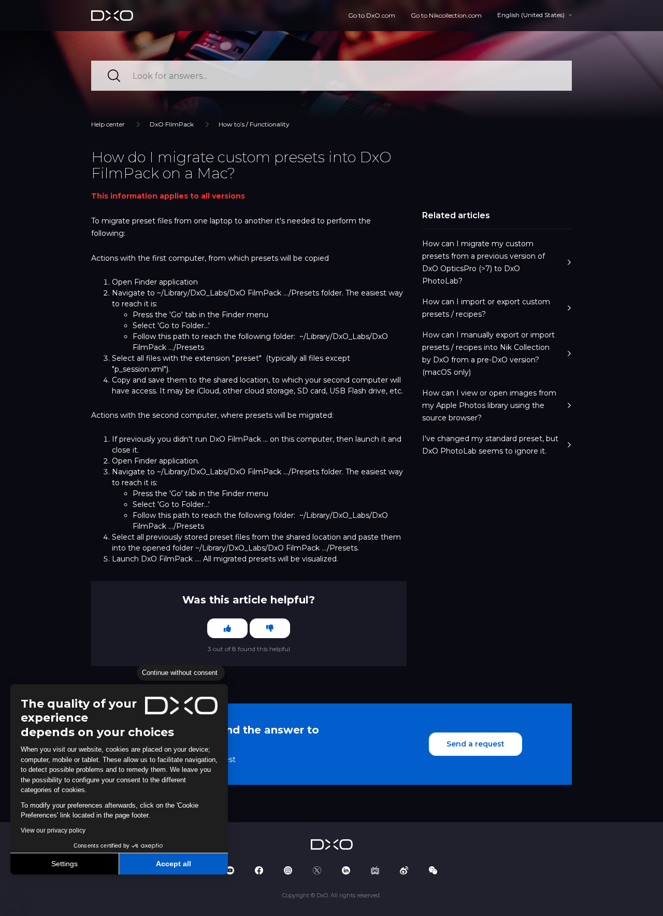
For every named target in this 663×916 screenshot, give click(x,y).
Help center (108, 124)
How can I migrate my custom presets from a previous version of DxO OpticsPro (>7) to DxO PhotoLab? (483, 262)
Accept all (173, 863)
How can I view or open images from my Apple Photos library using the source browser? (489, 405)
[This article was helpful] (227, 628)
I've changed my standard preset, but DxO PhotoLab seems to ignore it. (490, 445)
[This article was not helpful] (270, 628)
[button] (15, 904)
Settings (64, 863)
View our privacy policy (53, 830)
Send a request (475, 744)
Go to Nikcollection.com (446, 15)
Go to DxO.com (371, 15)
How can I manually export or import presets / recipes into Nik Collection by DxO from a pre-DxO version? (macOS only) (488, 353)
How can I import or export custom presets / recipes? (486, 308)
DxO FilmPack (172, 124)
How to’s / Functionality (254, 124)
